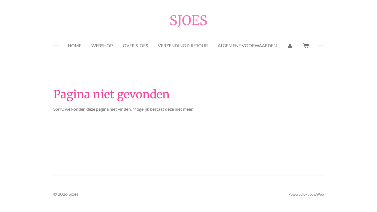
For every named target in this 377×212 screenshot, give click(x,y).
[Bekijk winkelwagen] (306, 45)
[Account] (289, 45)
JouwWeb (316, 194)
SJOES (188, 20)
